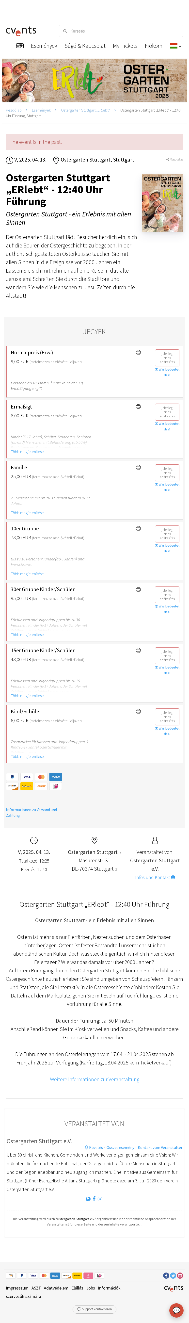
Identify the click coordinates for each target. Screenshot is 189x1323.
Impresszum (17, 1288)
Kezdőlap (14, 110)
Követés (95, 1147)
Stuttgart (104, 868)
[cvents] (28, 31)
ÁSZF (36, 1288)
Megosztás (176, 159)
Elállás (77, 1288)
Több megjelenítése (27, 451)
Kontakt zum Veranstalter (160, 1147)
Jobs (90, 1288)
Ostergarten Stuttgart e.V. (39, 1141)
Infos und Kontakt (153, 877)
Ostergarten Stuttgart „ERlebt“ (85, 110)
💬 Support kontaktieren (94, 1309)
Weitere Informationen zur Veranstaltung (94, 1079)
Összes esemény (120, 1147)
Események (41, 110)
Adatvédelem (56, 1288)
